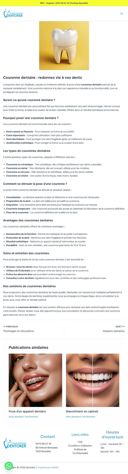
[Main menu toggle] (121, 13)
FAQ (80, 442)
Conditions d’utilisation (80, 445)
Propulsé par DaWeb (48, 467)
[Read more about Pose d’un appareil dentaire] (35, 380)
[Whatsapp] (9, 466)
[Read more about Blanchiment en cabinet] (92, 380)
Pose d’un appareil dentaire (27, 411)
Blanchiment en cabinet (82, 411)
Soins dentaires (16, 417)
